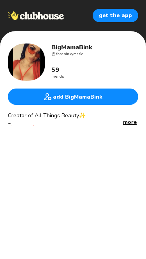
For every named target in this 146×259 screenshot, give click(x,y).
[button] (129, 122)
